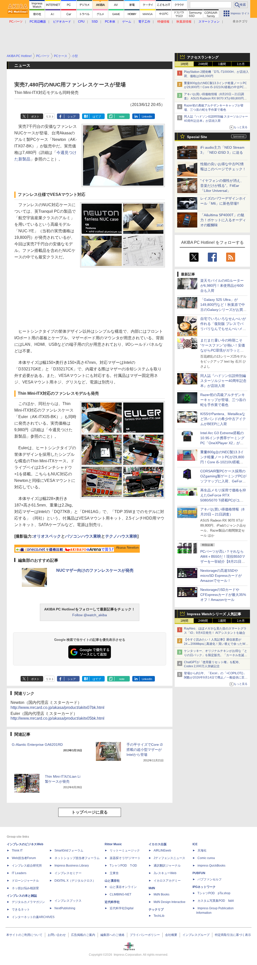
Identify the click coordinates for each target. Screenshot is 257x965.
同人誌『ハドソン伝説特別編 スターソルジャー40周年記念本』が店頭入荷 (223, 381)
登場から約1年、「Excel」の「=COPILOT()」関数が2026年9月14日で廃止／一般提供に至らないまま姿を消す (215, 677)
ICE (195, 844)
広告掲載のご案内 (83, 935)
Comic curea (206, 858)
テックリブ (156, 909)
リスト (50, 116)
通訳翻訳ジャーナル (167, 865)
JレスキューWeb (165, 873)
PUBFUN (198, 873)
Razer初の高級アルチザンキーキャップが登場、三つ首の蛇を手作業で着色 (223, 400)
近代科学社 (112, 902)
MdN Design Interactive (169, 902)
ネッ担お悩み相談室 (25, 888)
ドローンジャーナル (25, 880)
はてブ (97, 116)
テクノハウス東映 (121, 536)
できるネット (21, 909)
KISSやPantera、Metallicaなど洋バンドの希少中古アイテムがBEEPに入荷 (223, 419)
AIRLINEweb (162, 850)
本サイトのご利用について (24, 935)
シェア (72, 116)
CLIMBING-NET (120, 894)
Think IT (17, 850)
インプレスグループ (196, 935)
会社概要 (171, 935)
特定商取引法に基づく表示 (233, 935)
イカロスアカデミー (167, 880)
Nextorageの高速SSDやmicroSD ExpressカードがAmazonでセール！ (221, 576)
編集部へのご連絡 (112, 935)
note (121, 116)
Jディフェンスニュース (169, 858)
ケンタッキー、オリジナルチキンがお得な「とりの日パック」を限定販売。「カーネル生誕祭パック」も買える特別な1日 (215, 655)
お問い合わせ (57, 935)
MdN (152, 888)
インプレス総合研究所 (27, 865)
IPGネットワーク (204, 887)
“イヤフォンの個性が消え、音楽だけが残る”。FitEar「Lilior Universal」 (222, 186)
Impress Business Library (71, 865)
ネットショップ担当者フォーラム (77, 858)
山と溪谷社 (112, 880)
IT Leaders (19, 873)
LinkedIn (147, 116)
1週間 (222, 64)
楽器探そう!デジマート (125, 858)
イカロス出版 (158, 844)
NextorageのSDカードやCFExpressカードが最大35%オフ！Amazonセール (223, 595)
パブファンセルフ (210, 879)
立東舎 (114, 873)
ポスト (35, 116)
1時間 (184, 64)
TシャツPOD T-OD (123, 865)
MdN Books (161, 894)
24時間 (203, 64)
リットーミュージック (125, 850)
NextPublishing (64, 908)
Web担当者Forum (24, 858)
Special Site (197, 137)
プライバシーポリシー (145, 935)
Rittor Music (113, 844)
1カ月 (241, 64)
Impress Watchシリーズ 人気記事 (214, 614)
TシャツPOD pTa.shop (214, 893)
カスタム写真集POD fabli (216, 900)
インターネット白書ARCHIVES (33, 917)
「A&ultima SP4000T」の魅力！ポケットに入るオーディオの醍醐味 (223, 220)
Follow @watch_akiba (89, 615)
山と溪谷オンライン (123, 887)
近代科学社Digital (122, 908)
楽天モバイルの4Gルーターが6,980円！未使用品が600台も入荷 (222, 285)
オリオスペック (47, 536)
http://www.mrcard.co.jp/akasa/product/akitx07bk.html (57, 707)
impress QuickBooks (211, 865)
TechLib (159, 916)
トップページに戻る (90, 812)
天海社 (202, 850)
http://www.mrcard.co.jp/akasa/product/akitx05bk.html (57, 718)
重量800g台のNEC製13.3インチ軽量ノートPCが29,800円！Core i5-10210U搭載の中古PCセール (215, 87)
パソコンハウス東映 (83, 536)
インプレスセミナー (68, 873)
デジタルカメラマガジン (28, 902)
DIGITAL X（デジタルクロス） (75, 880)
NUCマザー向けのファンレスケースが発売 (95, 570)
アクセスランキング (203, 57)
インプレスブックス (68, 900)
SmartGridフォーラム (68, 850)
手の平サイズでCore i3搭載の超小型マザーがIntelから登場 (144, 750)
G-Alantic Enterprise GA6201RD (37, 745)
